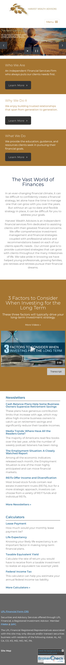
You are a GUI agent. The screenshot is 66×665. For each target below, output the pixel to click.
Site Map (6, 650)
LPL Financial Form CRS (15, 611)
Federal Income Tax (19, 571)
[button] (52, 22)
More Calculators (18, 587)
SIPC (13, 624)
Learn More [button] (16, 85)
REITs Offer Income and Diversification (31, 477)
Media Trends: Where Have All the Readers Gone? (28, 432)
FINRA (5, 624)
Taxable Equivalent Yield (22, 554)
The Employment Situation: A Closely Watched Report (30, 452)
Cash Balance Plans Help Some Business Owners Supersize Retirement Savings (32, 405)
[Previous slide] (3, 45)
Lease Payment (16, 523)
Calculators (15, 517)
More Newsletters (18, 504)
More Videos (33, 325)
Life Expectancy (16, 537)
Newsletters (15, 397)
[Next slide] (62, 45)
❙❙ (37, 50)
